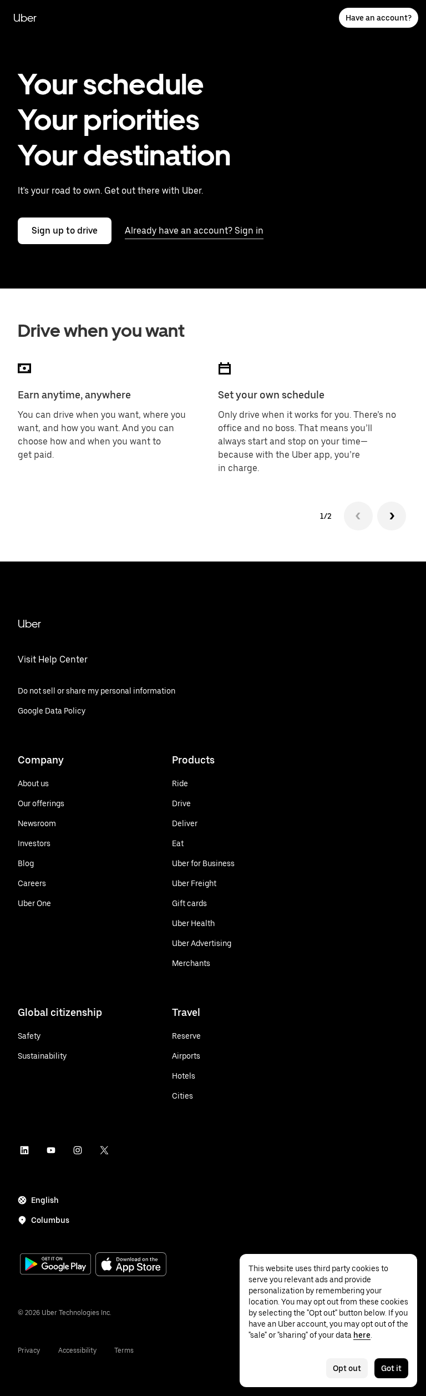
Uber (25, 17)
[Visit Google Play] (55, 1265)
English (45, 1200)
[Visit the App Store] (130, 1265)
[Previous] (358, 516)
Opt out (347, 1368)
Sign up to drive (65, 230)
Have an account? (379, 17)
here (362, 1335)
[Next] (391, 516)
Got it (391, 1368)
